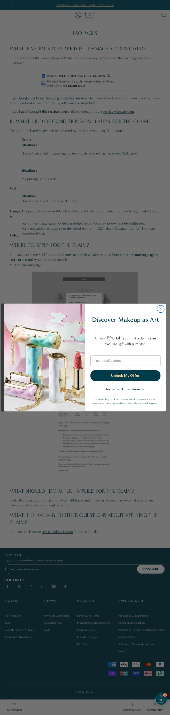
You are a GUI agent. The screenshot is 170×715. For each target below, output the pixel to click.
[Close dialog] (160, 309)
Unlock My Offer (125, 375)
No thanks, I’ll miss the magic (125, 389)
